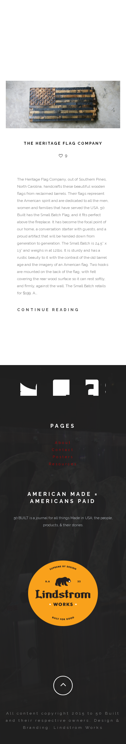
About (63, 443)
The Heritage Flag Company (63, 143)
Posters (63, 457)
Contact (63, 450)
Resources (63, 464)
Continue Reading (48, 310)
